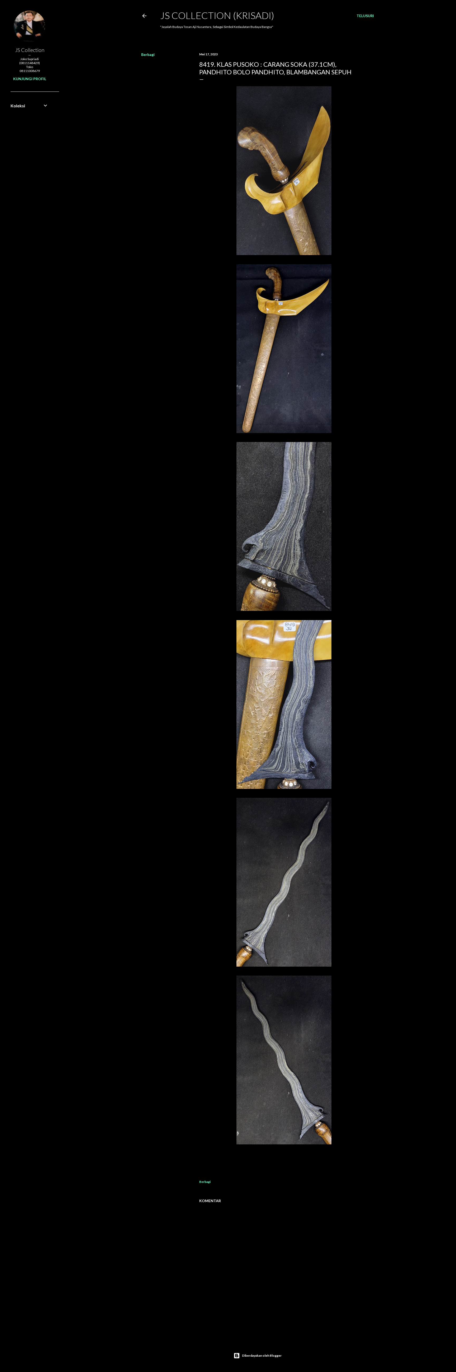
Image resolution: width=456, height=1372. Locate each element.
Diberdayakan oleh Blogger (262, 1355)
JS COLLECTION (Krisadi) (217, 15)
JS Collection (29, 50)
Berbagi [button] (148, 54)
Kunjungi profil (29, 78)
